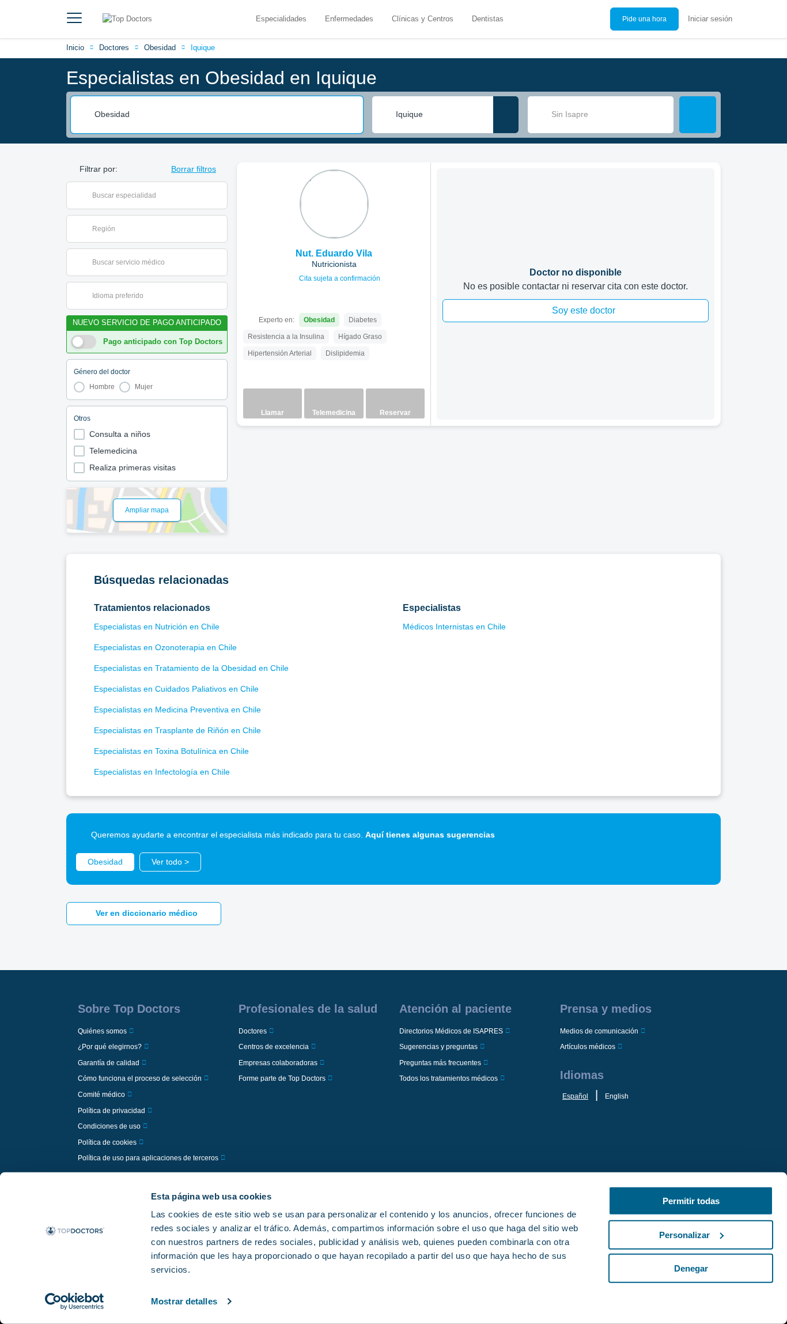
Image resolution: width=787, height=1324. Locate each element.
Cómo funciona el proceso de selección (140, 1078)
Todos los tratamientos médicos (448, 1078)
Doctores (114, 47)
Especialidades (281, 18)
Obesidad (160, 47)
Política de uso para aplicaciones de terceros (148, 1158)
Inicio (75, 47)
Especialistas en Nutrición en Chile (157, 626)
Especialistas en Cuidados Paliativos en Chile (176, 688)
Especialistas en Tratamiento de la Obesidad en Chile (191, 668)
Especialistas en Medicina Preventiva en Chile (177, 709)
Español (575, 1096)
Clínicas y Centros (422, 18)
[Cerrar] (699, 835)
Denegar (691, 1268)
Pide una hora (644, 19)
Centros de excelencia (274, 1047)
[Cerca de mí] (506, 114)
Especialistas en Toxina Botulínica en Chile (171, 751)
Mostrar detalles (184, 1301)
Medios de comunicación (599, 1031)
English (617, 1096)
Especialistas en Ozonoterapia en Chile (165, 647)
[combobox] (224, 114)
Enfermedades (349, 18)
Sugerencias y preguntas (438, 1047)
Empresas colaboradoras (278, 1063)
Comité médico (101, 1095)
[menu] (74, 19)
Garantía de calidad (108, 1063)
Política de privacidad (111, 1111)
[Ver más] (417, 186)
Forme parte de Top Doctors (282, 1078)
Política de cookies (107, 1142)
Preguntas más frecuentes (440, 1063)
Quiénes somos (102, 1031)
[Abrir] (218, 195)
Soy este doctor (583, 310)
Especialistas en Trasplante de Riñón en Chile (177, 730)
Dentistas (488, 18)
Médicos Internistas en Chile (454, 626)
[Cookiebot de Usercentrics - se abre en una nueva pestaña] (74, 1301)
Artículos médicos (587, 1047)
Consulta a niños (119, 434)
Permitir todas (691, 1201)
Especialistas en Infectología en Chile (162, 771)
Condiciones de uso (109, 1126)
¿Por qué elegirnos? (110, 1047)
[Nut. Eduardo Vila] (334, 204)
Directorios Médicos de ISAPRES (451, 1031)
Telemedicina (113, 450)
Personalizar (684, 1234)
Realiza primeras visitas (132, 467)
